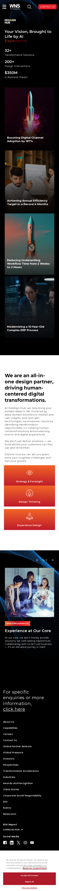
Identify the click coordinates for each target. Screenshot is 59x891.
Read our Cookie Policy (34, 868)
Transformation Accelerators (21, 771)
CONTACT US (47, 6)
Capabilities (10, 728)
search (29, 6)
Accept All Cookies (29, 875)
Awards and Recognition (18, 783)
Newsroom (9, 814)
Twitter (18, 843)
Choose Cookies (29, 888)
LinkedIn (12, 843)
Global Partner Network (17, 746)
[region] (29, 871)
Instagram (25, 842)
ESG (5, 801)
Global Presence (13, 752)
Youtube (32, 842)
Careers (8, 734)
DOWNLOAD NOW (11, 829)
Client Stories (11, 789)
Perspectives (11, 764)
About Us (8, 721)
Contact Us (10, 740)
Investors (8, 758)
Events (7, 807)
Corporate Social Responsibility (22, 795)
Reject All (29, 882)
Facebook (5, 842)
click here (14, 709)
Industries (9, 777)
